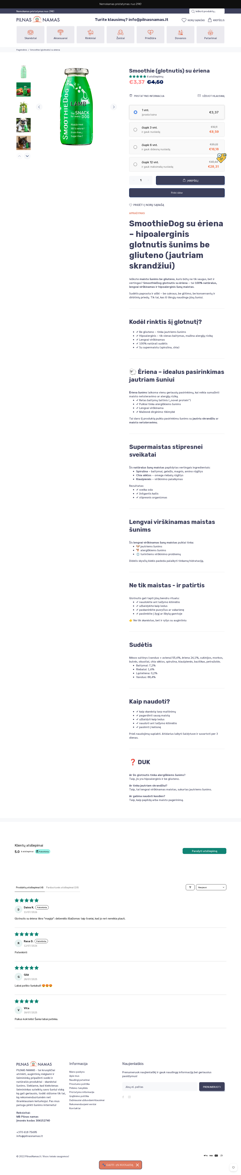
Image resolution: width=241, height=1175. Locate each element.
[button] (138, 76)
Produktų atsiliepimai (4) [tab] (29, 887)
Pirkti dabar (177, 192)
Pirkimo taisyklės (78, 1087)
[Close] (137, 1165)
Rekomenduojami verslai (82, 1104)
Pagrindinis (21, 49)
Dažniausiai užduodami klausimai (86, 1100)
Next (113, 107)
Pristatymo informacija (81, 1091)
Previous (39, 107)
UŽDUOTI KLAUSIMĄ (213, 95)
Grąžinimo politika (79, 1096)
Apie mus (74, 1075)
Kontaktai (74, 1108)
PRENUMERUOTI (212, 1086)
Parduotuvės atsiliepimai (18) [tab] (62, 887)
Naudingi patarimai (79, 1079)
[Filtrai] (190, 887)
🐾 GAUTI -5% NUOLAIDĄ (117, 1165)
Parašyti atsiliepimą (204, 851)
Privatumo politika (79, 1083)
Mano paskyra (77, 1071)
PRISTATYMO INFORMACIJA (149, 95)
